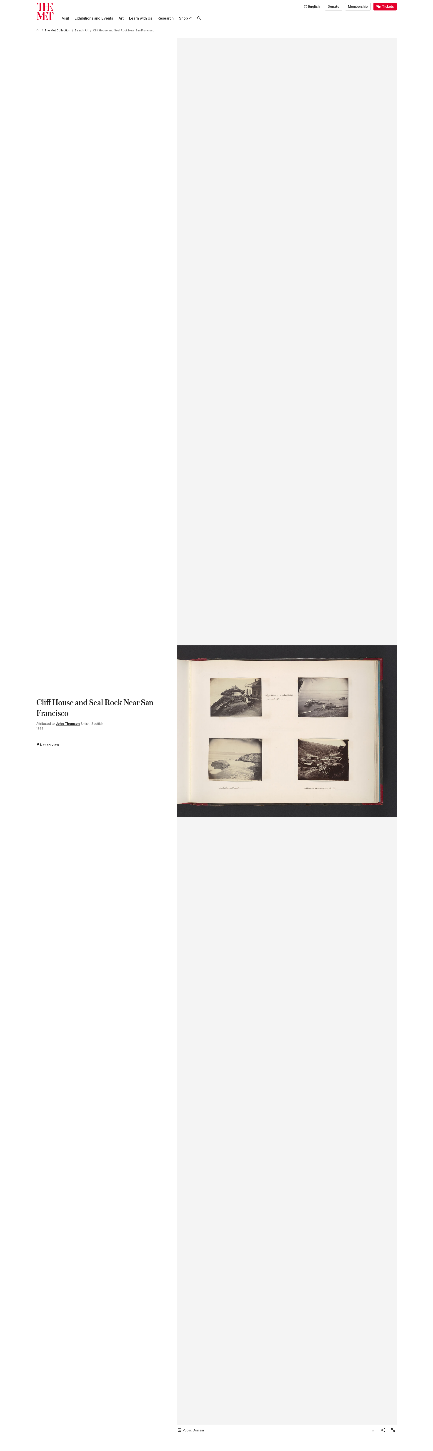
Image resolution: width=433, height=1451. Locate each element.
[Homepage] (45, 11)
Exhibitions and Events (94, 18)
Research (166, 18)
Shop (183, 18)
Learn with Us (140, 18)
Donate (333, 6)
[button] (287, 731)
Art (121, 18)
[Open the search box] (199, 18)
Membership (358, 6)
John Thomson (68, 724)
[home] (38, 30)
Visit (65, 18)
